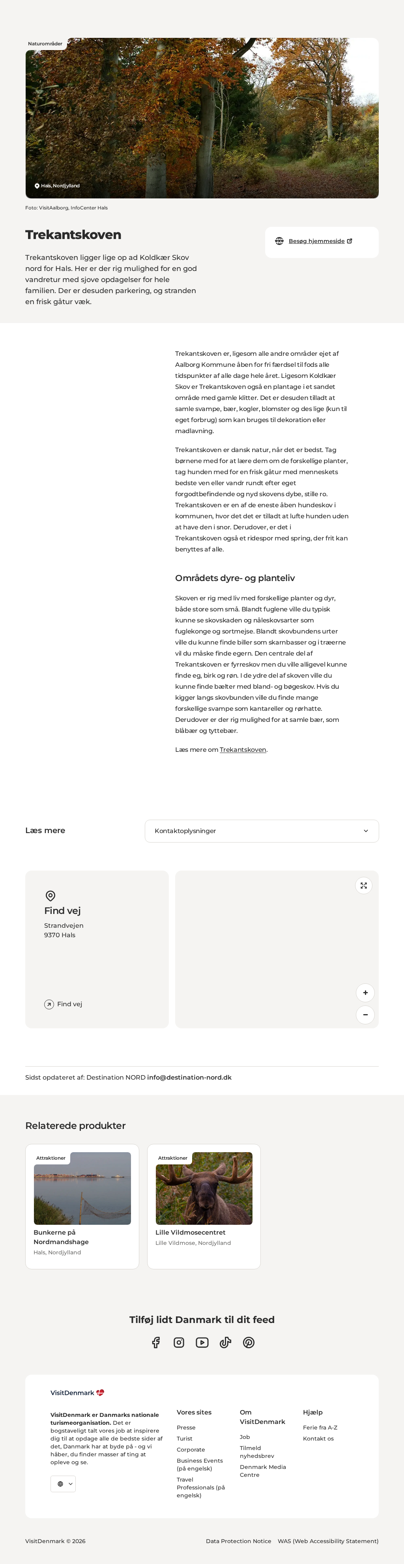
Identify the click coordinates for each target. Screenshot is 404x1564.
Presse (186, 1427)
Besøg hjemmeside (317, 241)
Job (245, 1437)
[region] (277, 949)
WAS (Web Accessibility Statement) (328, 1541)
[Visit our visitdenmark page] (202, 1342)
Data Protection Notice (238, 1541)
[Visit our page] (179, 1342)
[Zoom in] (365, 992)
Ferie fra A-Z (320, 1427)
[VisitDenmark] (77, 1393)
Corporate (191, 1449)
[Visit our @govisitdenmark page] (225, 1342)
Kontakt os (318, 1438)
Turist (185, 1438)
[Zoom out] (365, 1014)
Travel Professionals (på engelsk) (201, 1487)
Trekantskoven (243, 749)
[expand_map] (363, 885)
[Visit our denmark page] (156, 1342)
